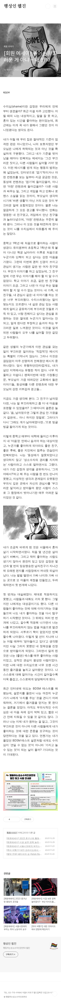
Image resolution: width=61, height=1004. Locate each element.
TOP (54, 993)
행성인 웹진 (15, 6)
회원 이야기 (12, 832)
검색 (48, 6)
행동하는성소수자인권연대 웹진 (16, 948)
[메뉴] (55, 6)
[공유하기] (13, 819)
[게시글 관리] (17, 819)
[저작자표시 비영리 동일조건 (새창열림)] (38, 819)
